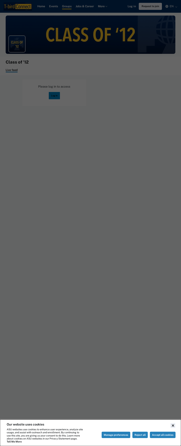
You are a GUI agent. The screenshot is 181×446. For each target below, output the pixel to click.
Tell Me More (14, 441)
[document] (90, 433)
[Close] (172, 425)
